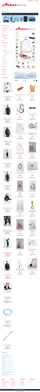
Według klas (4, 42)
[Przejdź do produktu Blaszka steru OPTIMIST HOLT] (32, 108)
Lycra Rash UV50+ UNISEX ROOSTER (8, 371)
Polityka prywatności (14, 383)
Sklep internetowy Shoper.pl (20, 391)
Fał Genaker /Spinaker (5, 355)
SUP (3, 33)
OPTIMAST (32, 154)
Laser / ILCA (5, 45)
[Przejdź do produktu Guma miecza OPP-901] (20, 108)
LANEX (32, 96)
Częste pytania (13, 382)
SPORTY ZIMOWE (5, 28)
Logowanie (21, 381)
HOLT (32, 173)
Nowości (4, 71)
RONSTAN (20, 193)
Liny (4, 49)
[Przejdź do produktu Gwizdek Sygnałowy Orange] (20, 89)
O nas (30, 381)
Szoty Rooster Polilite (5, 354)
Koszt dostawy (4, 385)
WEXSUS (20, 96)
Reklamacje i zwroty (5, 386)
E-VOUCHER (4, 69)
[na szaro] (20, 19)
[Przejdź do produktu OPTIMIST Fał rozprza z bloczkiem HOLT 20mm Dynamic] (32, 243)
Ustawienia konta (22, 385)
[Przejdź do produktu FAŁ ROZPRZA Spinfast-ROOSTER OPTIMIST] (32, 205)
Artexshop (20, 212)
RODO (12, 386)
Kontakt (30, 382)
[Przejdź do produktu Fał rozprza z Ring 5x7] (20, 244)
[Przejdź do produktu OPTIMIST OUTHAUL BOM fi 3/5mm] (32, 147)
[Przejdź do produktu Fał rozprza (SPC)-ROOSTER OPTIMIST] (20, 224)
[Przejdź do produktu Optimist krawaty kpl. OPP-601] (32, 89)
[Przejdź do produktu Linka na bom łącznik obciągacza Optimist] (20, 147)
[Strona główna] (14, 5)
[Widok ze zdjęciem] (34, 81)
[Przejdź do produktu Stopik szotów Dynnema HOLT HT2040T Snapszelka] (32, 263)
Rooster (20, 135)
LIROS (20, 154)
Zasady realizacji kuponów (5, 381)
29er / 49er (5, 64)
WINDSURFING (4, 35)
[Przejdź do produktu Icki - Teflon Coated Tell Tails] (20, 128)
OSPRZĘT (3, 67)
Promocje (4, 74)
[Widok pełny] (36, 81)
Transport (5, 54)
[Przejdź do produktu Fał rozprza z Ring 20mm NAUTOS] (32, 224)
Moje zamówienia (22, 382)
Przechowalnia (22, 383)
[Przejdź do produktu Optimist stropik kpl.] (32, 186)
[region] (20, 19)
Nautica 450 (5, 62)
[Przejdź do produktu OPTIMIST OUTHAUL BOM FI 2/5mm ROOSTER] (20, 166)
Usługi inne (4, 30)
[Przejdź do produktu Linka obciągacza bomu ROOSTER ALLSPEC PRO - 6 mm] (32, 127)
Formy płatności (4, 383)
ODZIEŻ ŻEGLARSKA (5, 25)
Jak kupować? (13, 381)
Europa (4, 58)
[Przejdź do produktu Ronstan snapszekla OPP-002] (20, 186)
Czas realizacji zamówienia (6, 382)
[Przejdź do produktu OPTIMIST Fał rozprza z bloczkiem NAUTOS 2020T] (20, 263)
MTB (3, 40)
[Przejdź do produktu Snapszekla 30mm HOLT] (32, 166)
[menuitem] (5, 14)
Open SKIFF (5, 60)
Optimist (4, 47)
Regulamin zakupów (14, 385)
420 (3, 56)
